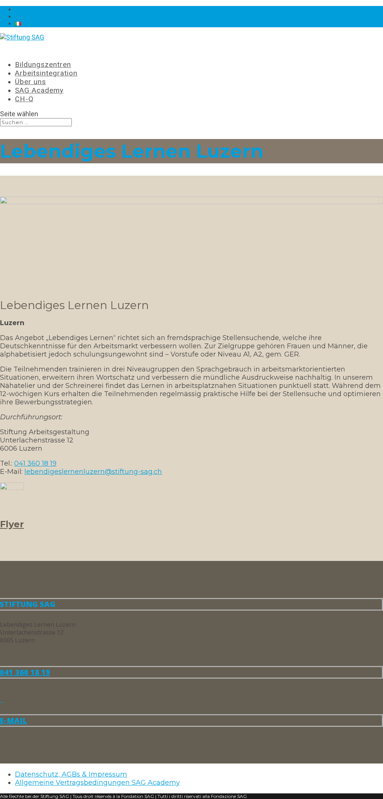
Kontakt (27, 16)
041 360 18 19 (35, 463)
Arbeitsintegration (46, 73)
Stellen (26, 9)
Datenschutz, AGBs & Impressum (71, 774)
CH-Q (24, 99)
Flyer (12, 524)
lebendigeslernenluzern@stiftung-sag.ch (93, 472)
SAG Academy (39, 90)
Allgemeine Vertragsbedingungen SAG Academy (97, 782)
